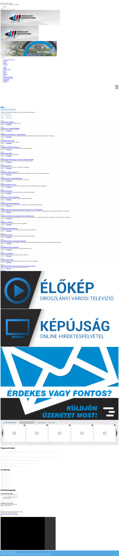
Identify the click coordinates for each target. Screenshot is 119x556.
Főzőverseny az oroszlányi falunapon (10, 128)
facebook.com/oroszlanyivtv (7, 508)
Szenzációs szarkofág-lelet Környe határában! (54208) (12, 451)
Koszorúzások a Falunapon (7, 122)
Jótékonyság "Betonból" (7, 222)
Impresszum (3, 514)
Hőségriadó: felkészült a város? (9, 184)
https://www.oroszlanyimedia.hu (10, 500)
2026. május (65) (7, 476)
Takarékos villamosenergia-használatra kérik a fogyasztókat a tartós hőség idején (21, 209)
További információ (11, 552)
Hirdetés (5, 63)
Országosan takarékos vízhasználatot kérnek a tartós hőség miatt (17, 216)
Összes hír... (3, 270)
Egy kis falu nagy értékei (7, 259)
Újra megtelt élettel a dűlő (7, 140)
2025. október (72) (7, 485)
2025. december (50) (7, 483)
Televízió (5, 61)
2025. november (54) (7, 484)
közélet (4, 67)
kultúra (4, 68)
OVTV (4, 6)
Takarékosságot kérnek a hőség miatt (10, 203)
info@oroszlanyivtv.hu (5, 506)
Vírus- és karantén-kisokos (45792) (8, 454)
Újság (4, 62)
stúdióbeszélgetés (7, 69)
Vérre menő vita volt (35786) (7, 465)
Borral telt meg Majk (6, 165)
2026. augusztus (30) (7, 473)
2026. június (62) (7, 475)
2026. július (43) (6, 474)
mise (4, 75)
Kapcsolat (5, 64)
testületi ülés (6, 80)
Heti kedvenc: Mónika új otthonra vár (10, 147)
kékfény (5, 72)
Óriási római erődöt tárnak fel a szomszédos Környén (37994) (14, 456)
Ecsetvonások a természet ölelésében (10, 197)
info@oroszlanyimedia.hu (9, 499)
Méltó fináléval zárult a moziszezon (10, 247)
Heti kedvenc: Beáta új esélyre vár (9, 172)
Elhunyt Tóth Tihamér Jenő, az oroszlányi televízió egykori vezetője (18, 266)
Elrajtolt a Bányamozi (6, 191)
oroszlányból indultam (8, 78)
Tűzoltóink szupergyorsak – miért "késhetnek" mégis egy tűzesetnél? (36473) (17, 459)
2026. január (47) (7, 481)
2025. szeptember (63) (8, 486)
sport (4, 70)
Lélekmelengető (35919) (6, 462)
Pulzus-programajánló (6, 153)
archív (4, 73)
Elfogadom (3, 552)
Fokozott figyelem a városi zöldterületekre (11, 178)
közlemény (5, 74)
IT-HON (5, 81)
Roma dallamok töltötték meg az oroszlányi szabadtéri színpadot (17, 159)
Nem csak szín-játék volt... (7, 253)
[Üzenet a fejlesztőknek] (1, 510)
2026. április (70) (7, 478)
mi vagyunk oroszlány (8, 77)
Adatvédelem (9, 514)
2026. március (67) (7, 479)
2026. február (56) (7, 480)
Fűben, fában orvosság (6, 234)
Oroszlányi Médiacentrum (9, 59)
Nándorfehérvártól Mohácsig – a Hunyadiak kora (13, 134)
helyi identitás (6, 79)
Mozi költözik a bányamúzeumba (9, 228)
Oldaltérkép (15, 514)
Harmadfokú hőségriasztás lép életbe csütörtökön (13, 241)
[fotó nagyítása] (117, 86)
